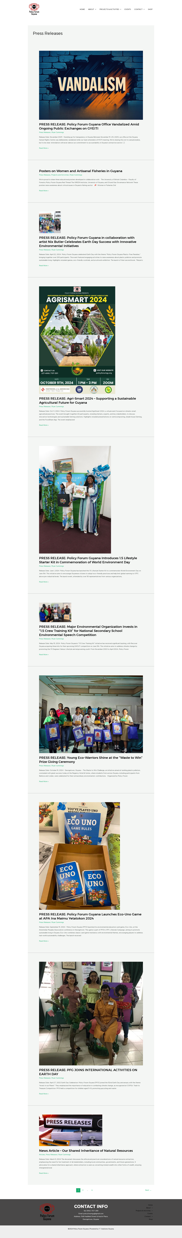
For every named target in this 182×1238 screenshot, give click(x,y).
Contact (138, 9)
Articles (42, 1155)
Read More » (44, 148)
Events (127, 9)
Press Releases (44, 132)
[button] (95, 9)
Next (148, 1190)
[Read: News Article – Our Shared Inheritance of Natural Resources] (70, 1130)
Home (82, 9)
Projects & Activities (109, 9)
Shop (150, 9)
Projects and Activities (60, 175)
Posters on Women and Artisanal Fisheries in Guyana (80, 171)
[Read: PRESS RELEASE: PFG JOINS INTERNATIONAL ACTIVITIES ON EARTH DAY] (91, 1013)
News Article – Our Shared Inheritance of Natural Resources (86, 1151)
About (91, 9)
